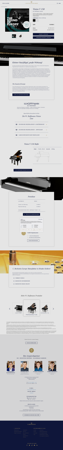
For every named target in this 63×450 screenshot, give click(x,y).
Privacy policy (40, 219)
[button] (22, 219)
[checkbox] (22, 225)
